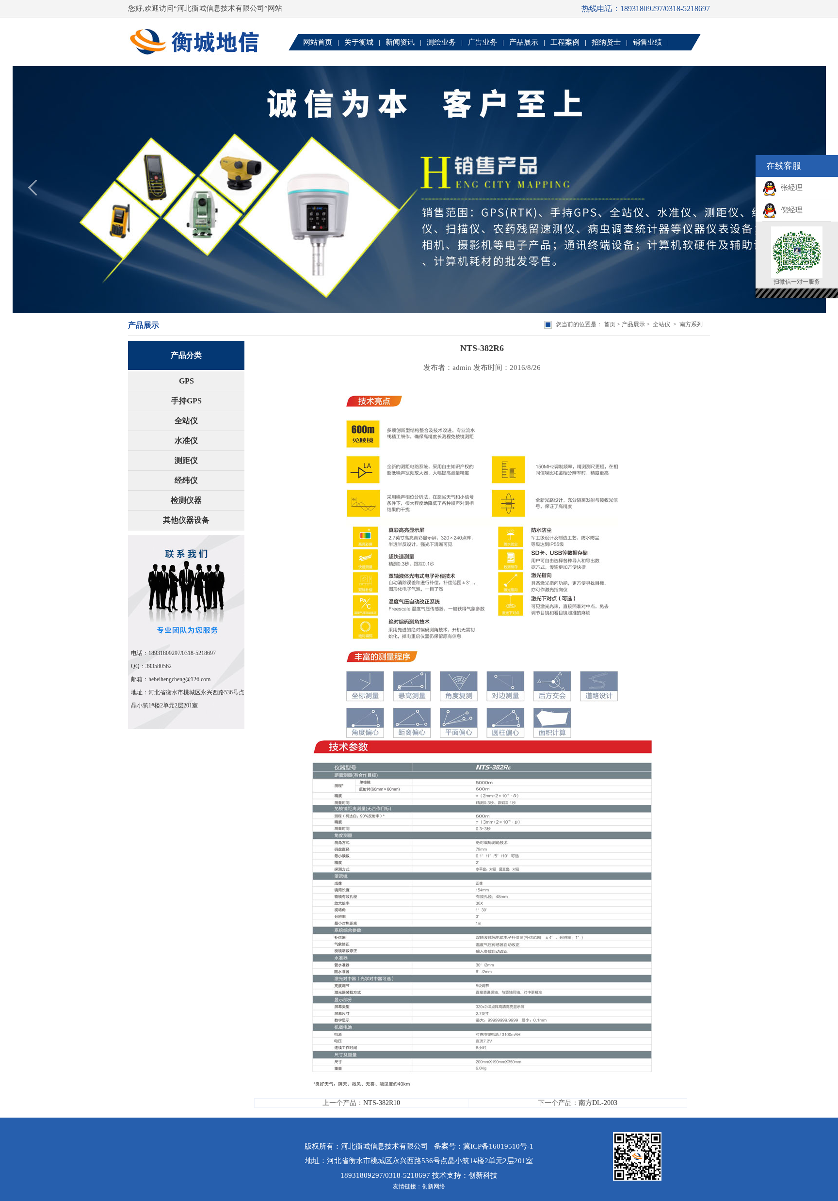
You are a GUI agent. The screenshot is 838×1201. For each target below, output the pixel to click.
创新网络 (433, 1186)
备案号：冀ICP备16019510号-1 (483, 1146)
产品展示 (633, 324)
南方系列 (691, 324)
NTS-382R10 (381, 1102)
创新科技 (483, 1175)
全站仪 (661, 324)
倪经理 (790, 210)
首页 (609, 324)
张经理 (790, 188)
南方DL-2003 (598, 1102)
